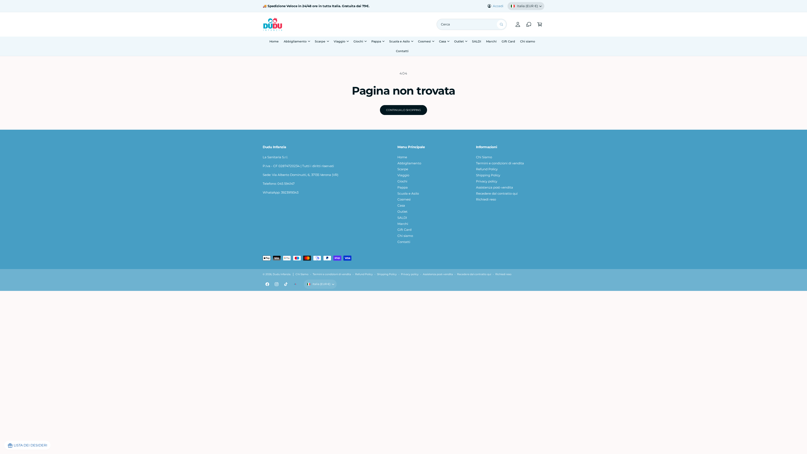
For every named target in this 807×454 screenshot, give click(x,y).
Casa (442, 41)
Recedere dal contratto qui (497, 193)
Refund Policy (487, 169)
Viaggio (339, 41)
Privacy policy (486, 181)
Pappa (376, 41)
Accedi (498, 6)
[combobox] (472, 24)
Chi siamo (405, 236)
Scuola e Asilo (399, 41)
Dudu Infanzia (281, 274)
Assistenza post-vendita (494, 187)
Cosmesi (424, 41)
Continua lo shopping (403, 110)
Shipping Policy (488, 175)
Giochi (358, 41)
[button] (539, 24)
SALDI (402, 218)
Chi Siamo (484, 157)
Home (402, 157)
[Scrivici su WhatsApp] (528, 24)
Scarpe (320, 41)
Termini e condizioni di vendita (500, 163)
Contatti (403, 242)
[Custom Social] (295, 284)
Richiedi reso (486, 199)
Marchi (402, 224)
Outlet (459, 41)
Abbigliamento (295, 41)
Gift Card (404, 230)
